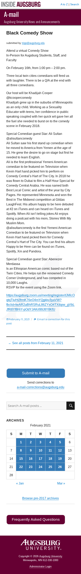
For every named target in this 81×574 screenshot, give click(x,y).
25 (50, 467)
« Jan (20, 483)
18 (50, 458)
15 (21, 458)
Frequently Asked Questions (36, 519)
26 (60, 467)
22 (21, 467)
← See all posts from (35, 343)
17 (40, 458)
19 (60, 458)
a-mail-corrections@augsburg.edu (40, 387)
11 (50, 450)
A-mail (11, 14)
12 (60, 450)
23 (30, 467)
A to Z (64, 4)
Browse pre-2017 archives (40, 498)
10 (40, 450)
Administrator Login (40, 566)
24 (40, 467)
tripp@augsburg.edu (33, 43)
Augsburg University (50, 556)
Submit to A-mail (35, 373)
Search (74, 4)
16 (30, 458)
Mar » (61, 483)
